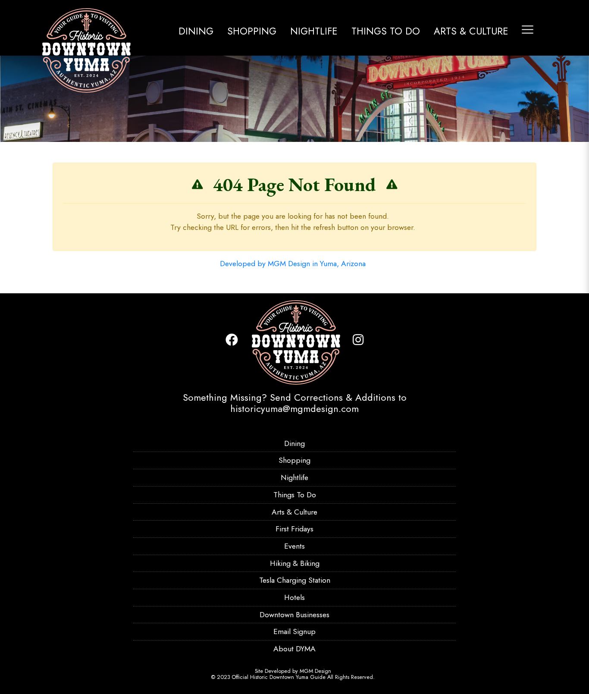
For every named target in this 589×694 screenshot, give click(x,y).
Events (294, 546)
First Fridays (294, 528)
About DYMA (294, 648)
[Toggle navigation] (527, 29)
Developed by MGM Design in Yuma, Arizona (293, 263)
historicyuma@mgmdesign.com (294, 408)
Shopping (251, 31)
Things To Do (385, 31)
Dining (196, 31)
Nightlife (314, 31)
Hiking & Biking (295, 563)
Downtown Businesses (294, 614)
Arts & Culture (471, 31)
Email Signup (294, 631)
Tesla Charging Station (294, 580)
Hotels (294, 597)
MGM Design (315, 671)
